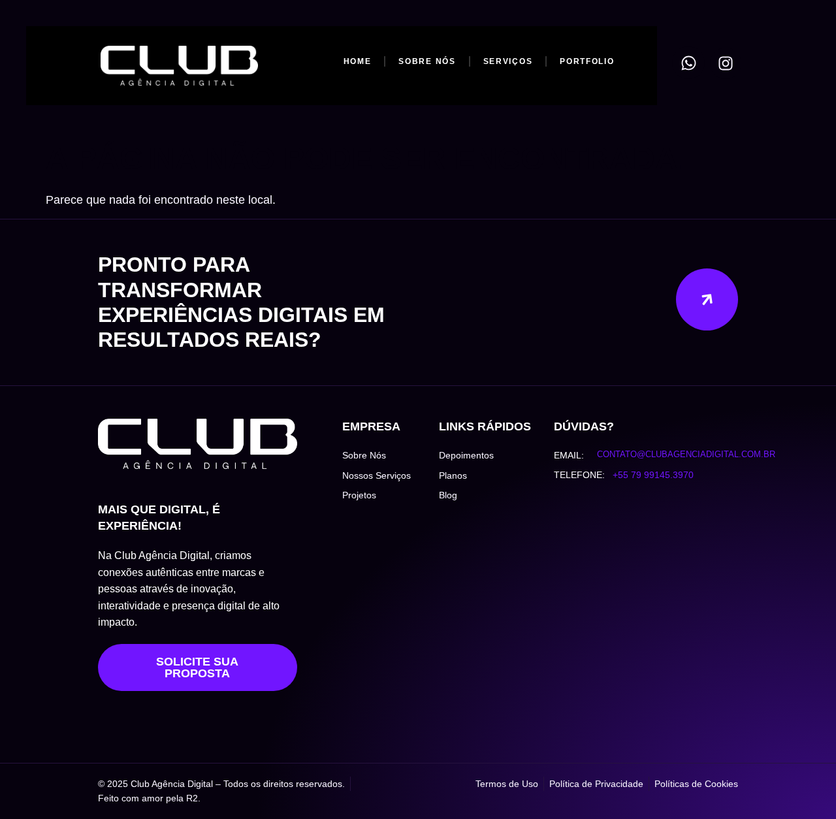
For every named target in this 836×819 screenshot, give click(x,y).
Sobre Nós (426, 61)
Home (357, 61)
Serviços (507, 61)
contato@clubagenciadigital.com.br (686, 454)
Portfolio (587, 61)
